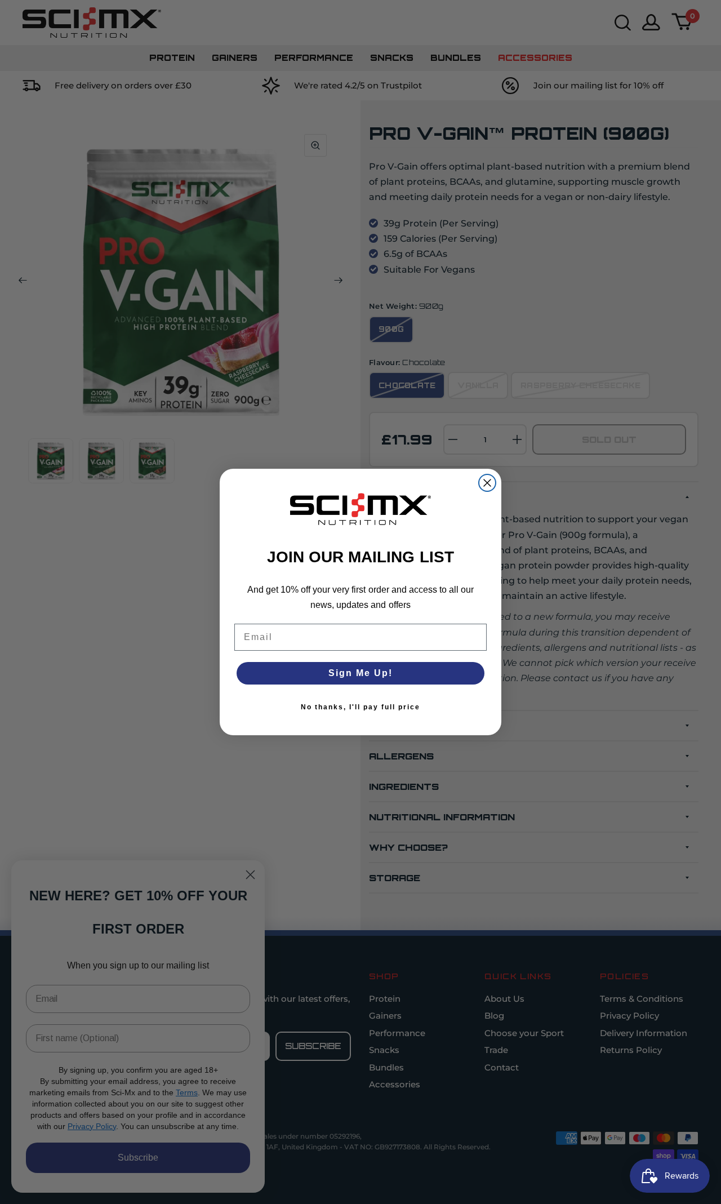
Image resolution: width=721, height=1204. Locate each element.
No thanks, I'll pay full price (360, 707)
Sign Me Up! (360, 673)
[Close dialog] (487, 482)
